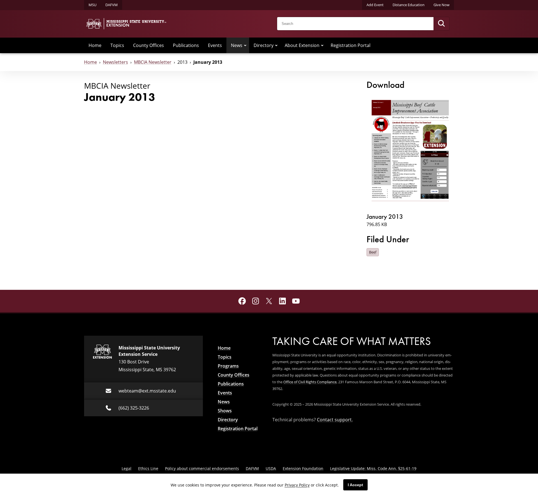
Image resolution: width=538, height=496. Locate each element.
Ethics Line (148, 468)
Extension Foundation (303, 468)
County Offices (148, 45)
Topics (117, 45)
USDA (271, 468)
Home (95, 45)
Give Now (441, 4)
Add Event (375, 4)
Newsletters (115, 62)
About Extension (302, 45)
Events (215, 45)
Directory (263, 45)
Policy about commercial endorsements (202, 468)
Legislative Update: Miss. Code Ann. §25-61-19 (373, 468)
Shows (225, 411)
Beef (372, 252)
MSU (92, 4)
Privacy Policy (297, 485)
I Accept (355, 485)
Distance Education (409, 4)
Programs (228, 366)
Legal (126, 468)
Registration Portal (350, 45)
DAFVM (111, 4)
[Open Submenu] (245, 45)
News (236, 45)
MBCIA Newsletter (152, 62)
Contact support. (335, 420)
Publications (186, 45)
